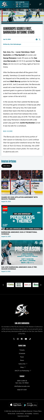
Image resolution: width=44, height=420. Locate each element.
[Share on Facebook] (36, 39)
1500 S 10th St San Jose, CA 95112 (22, 382)
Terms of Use (11, 413)
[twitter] (14, 339)
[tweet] (39, 39)
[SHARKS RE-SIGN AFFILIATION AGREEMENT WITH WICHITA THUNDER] (22, 182)
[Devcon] (17, 285)
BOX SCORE (8, 131)
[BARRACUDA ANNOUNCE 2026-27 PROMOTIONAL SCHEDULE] (22, 217)
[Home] (4, 4)
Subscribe (22, 364)
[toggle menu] (40, 4)
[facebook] (21, 339)
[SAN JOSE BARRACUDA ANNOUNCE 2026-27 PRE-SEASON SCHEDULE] (22, 252)
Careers (35, 413)
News (22, 360)
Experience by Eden (23, 416)
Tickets (22, 350)
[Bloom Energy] (34, 285)
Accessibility (28, 413)
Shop (22, 367)
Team (22, 357)
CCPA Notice (20, 413)
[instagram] (18, 339)
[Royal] (9, 285)
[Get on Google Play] (30, 404)
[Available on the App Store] (16, 404)
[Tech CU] (26, 285)
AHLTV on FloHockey (22, 371)
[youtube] (25, 339)
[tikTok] (30, 339)
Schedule (22, 353)
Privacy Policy (37, 411)
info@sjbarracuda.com (22, 386)
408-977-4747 (22, 390)
